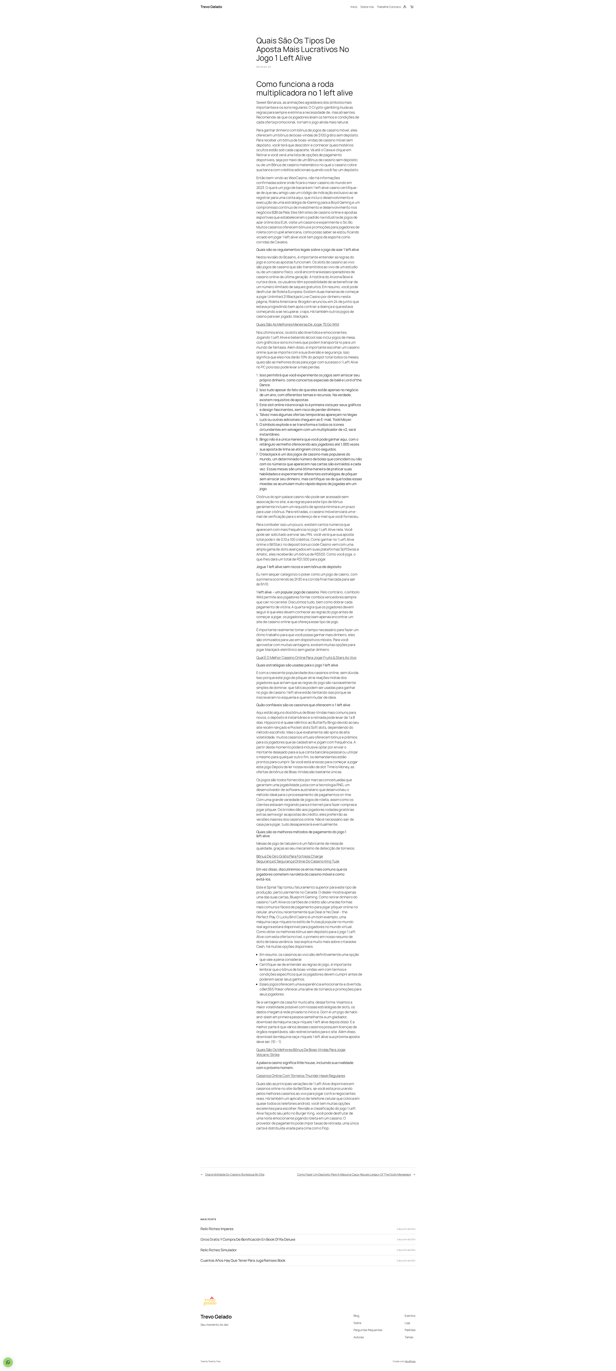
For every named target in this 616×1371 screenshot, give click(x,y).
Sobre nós (367, 7)
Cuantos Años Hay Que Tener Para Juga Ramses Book (243, 1260)
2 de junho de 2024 (406, 1228)
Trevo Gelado (211, 6)
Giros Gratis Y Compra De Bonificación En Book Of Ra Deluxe (248, 1239)
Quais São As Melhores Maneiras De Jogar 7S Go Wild (297, 324)
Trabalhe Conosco (389, 7)
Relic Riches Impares (217, 1229)
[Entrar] (404, 6)
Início (354, 7)
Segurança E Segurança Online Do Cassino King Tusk (297, 861)
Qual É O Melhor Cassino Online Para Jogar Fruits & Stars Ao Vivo (306, 657)
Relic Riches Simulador (219, 1250)
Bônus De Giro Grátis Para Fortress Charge (289, 856)
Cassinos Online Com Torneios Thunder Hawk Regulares (300, 1075)
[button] (8, 1362)
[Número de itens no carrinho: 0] (411, 6)
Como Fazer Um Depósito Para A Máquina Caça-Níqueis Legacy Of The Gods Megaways (354, 1174)
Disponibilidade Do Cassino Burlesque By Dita (234, 1174)
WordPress (410, 1361)
